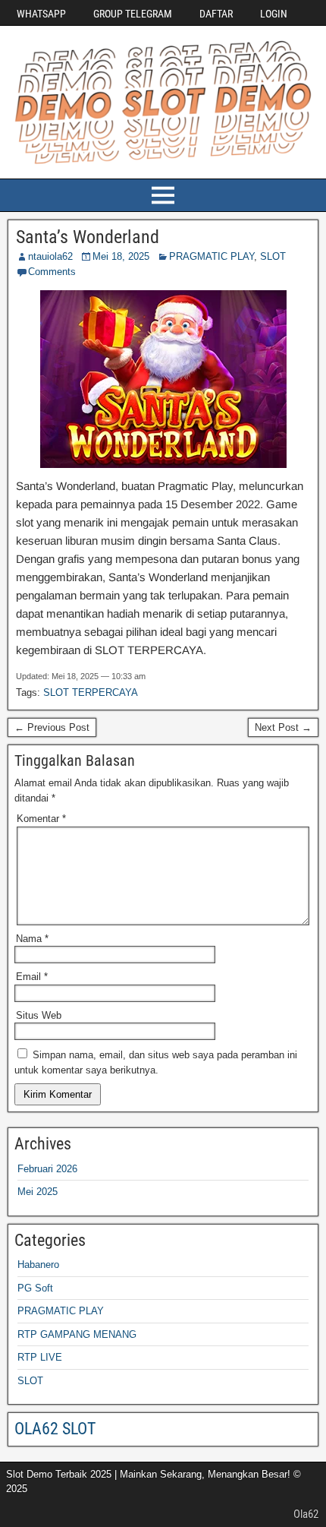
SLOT (273, 256)
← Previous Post (51, 727)
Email (32, 976)
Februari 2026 (47, 1168)
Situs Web (38, 1015)
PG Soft (35, 1288)
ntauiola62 (50, 256)
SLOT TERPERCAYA (90, 692)
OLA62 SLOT (55, 1428)
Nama (32, 938)
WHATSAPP (41, 14)
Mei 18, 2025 (120, 256)
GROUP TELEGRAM (132, 14)
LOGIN (273, 14)
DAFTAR (216, 14)
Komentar (41, 818)
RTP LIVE (39, 1357)
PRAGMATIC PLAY (211, 256)
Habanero (38, 1264)
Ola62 (305, 1514)
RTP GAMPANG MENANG (76, 1334)
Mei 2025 (37, 1191)
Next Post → (283, 727)
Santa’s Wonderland (87, 237)
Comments (52, 271)
